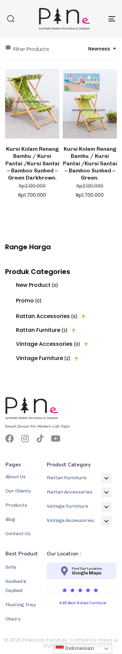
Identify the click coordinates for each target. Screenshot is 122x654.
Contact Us (17, 533)
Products (16, 505)
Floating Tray (20, 605)
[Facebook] (9, 438)
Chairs (13, 619)
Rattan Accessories (47, 316)
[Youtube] (55, 438)
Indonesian (79, 648)
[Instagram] (25, 438)
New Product (37, 285)
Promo (29, 300)
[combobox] (102, 49)
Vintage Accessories (48, 344)
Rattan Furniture (42, 330)
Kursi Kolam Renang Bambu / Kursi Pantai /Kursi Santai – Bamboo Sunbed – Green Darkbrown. (32, 163)
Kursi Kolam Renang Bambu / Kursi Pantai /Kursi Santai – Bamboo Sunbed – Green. (90, 163)
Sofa (10, 567)
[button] (10, 18)
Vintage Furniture (43, 358)
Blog (10, 519)
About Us (15, 477)
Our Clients (18, 491)
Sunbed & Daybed (15, 585)
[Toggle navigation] (97, 19)
